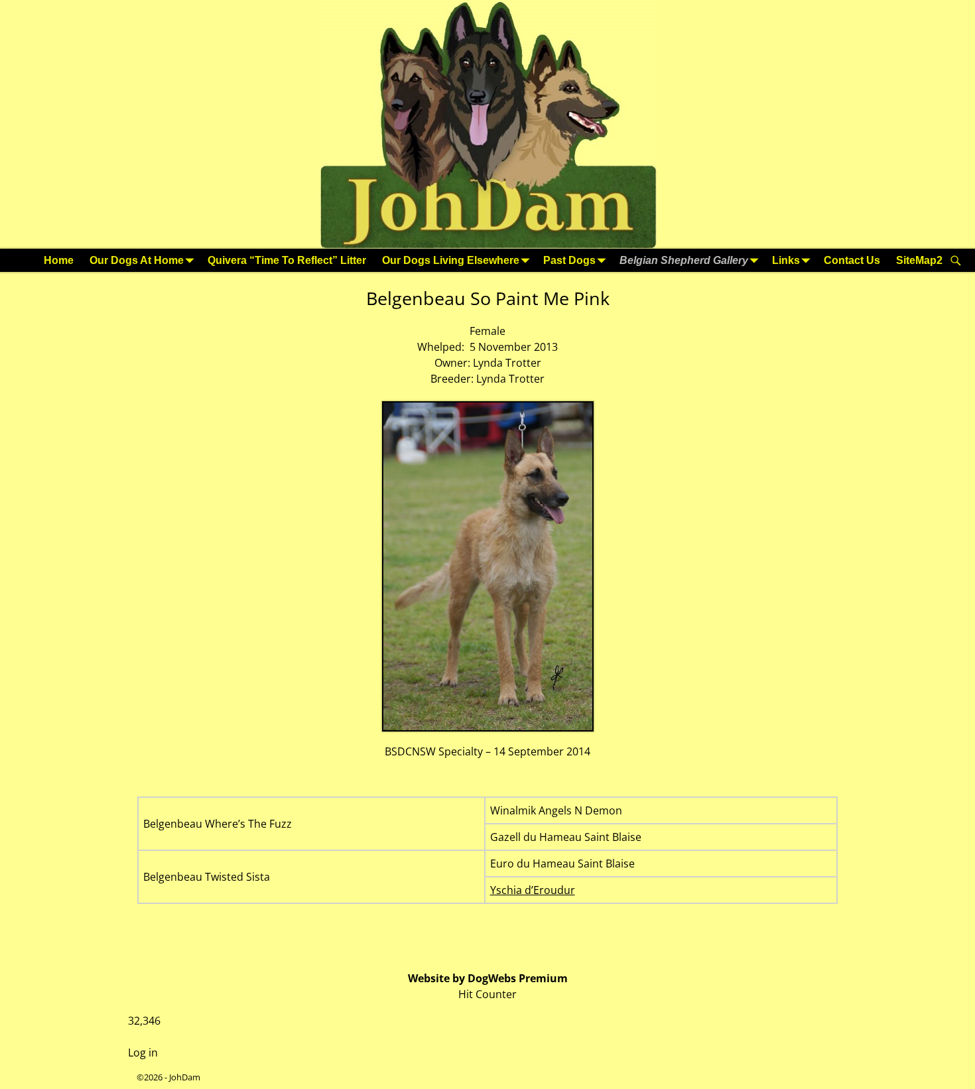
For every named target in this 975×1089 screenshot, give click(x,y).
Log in (143, 1052)
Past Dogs (569, 260)
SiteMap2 (919, 260)
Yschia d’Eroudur (532, 890)
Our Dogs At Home (137, 260)
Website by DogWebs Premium (488, 978)
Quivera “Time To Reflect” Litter (287, 260)
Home (59, 260)
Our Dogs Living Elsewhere (450, 260)
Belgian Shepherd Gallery (683, 260)
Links (786, 260)
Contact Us (852, 260)
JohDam (184, 1077)
